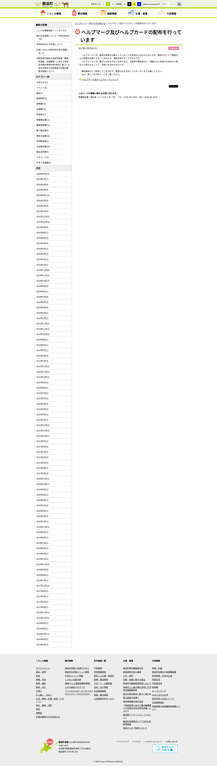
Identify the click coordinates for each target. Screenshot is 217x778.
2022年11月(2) (43, 371)
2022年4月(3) (43, 409)
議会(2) (40, 92)
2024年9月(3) (43, 286)
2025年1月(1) (43, 264)
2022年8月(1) (43, 387)
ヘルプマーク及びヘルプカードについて (100, 79)
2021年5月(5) (43, 462)
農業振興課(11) (44, 124)
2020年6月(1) (43, 500)
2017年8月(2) (43, 590)
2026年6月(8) (43, 184)
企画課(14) (42, 109)
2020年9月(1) (43, 489)
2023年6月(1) (43, 344)
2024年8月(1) (43, 291)
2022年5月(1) (43, 403)
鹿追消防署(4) (43, 151)
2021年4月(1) (43, 467)
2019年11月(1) (43, 526)
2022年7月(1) (43, 393)
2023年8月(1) (43, 339)
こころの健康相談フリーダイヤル (52, 30)
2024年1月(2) (43, 318)
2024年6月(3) (43, 302)
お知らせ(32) (43, 82)
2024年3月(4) (43, 307)
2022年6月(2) (43, 398)
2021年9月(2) (43, 441)
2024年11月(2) (43, 275)
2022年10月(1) (43, 376)
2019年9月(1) (43, 532)
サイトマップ (123, 741)
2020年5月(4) (43, 505)
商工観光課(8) (43, 130)
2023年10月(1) (43, 334)
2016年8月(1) (43, 628)
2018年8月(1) (43, 574)
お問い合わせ (172, 741)
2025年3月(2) (43, 253)
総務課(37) (42, 103)
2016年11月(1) (43, 617)
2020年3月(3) (43, 516)
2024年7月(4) (43, 296)
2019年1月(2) (43, 558)
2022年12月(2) (43, 366)
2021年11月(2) (43, 430)
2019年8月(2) (43, 537)
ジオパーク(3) (43, 157)
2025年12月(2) (43, 216)
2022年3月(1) (43, 414)
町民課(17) (42, 114)
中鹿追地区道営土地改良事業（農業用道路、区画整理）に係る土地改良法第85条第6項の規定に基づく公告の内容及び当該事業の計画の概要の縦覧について (54, 64)
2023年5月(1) (43, 350)
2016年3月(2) (43, 644)
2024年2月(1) (43, 312)
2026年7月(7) (43, 178)
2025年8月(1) (43, 232)
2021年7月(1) (43, 451)
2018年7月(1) (43, 580)
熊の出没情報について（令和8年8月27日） (54, 37)
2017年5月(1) (43, 601)
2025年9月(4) (43, 227)
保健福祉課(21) (44, 119)
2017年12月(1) (43, 585)
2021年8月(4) (43, 446)
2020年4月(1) (43, 510)
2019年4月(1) (43, 553)
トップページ (81, 23)
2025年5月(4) (43, 243)
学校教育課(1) (43, 141)
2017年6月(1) (43, 596)
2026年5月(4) (43, 189)
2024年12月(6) (43, 269)
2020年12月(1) (43, 478)
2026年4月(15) (43, 195)
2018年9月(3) (43, 569)
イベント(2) (42, 87)
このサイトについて (153, 741)
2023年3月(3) (43, 355)
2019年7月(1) (43, 542)
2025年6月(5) (43, 237)
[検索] (179, 4)
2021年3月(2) (43, 473)
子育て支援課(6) (44, 162)
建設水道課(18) (44, 135)
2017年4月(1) (43, 607)
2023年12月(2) (43, 323)
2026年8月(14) (43, 173)
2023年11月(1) (43, 328)
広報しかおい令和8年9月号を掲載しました (53, 51)
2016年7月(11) (43, 633)
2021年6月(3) (43, 457)
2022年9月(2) (43, 382)
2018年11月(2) (43, 564)
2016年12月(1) (43, 612)
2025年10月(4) (43, 221)
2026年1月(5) (43, 211)
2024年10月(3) (43, 280)
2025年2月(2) (43, 259)
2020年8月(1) (43, 494)
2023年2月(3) (43, 360)
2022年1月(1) (43, 419)
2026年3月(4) (43, 200)
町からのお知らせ (97, 23)
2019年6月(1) (43, 548)
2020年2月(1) (43, 521)
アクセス (137, 741)
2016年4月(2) (43, 639)
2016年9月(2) (43, 623)
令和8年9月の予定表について (50, 44)
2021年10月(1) (43, 435)
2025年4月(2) (43, 248)
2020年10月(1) (43, 483)
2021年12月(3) (43, 425)
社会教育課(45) (44, 146)
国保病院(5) (42, 98)
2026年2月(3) (43, 205)
